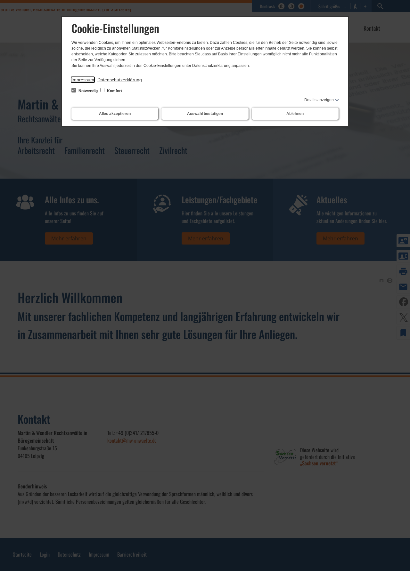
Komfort (114, 91)
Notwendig (88, 91)
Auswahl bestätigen (205, 113)
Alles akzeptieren (115, 113)
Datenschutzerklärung (119, 79)
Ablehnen (295, 113)
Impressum (82, 79)
